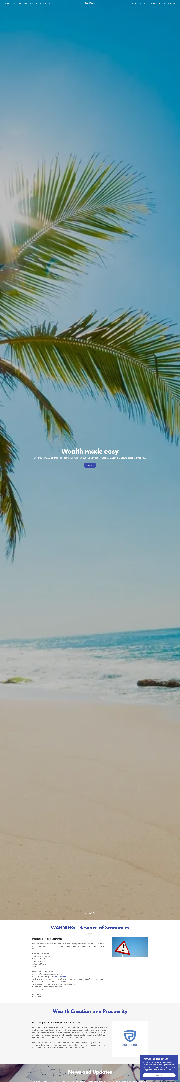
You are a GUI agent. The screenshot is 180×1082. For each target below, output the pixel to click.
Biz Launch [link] (41, 3)
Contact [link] (144, 3)
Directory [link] (156, 3)
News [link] (134, 3)
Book (90, 465)
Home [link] (6, 3)
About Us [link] (16, 3)
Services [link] (28, 3)
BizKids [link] (52, 3)
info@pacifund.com (62, 977)
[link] (90, 4)
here (60, 974)
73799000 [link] (90, 912)
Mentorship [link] (170, 3)
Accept (159, 1075)
